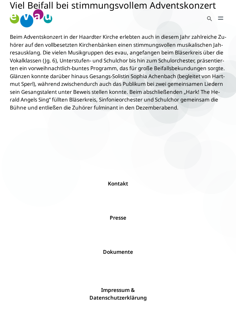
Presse (118, 217)
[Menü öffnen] (220, 18)
